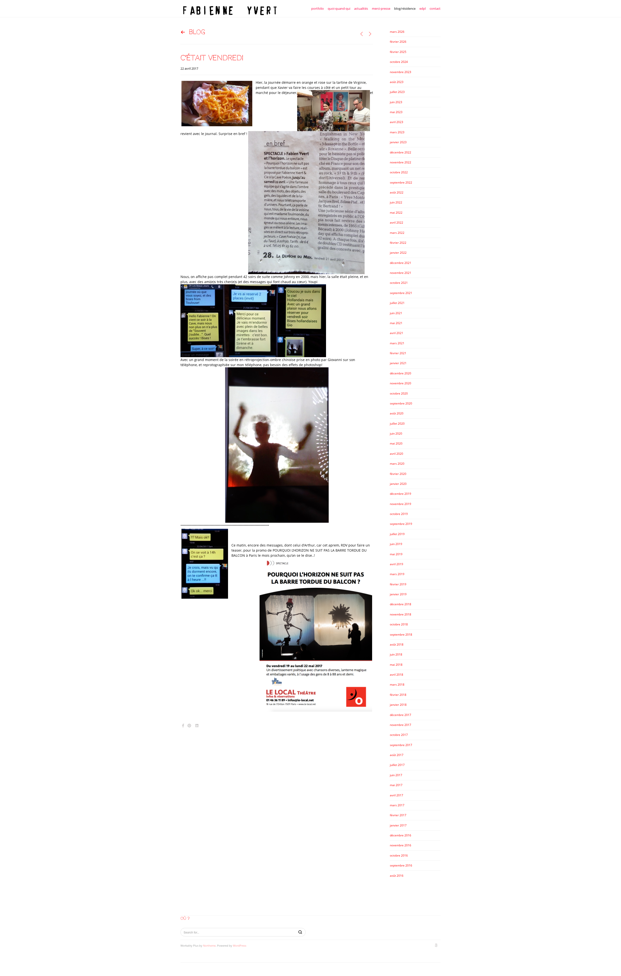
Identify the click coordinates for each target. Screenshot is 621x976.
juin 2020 (396, 433)
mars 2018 (397, 684)
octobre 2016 (399, 855)
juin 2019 (396, 544)
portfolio (317, 8)
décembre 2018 (400, 604)
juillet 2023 (397, 92)
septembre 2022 (401, 182)
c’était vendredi (211, 58)
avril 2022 (396, 222)
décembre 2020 (400, 373)
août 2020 (396, 413)
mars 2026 (397, 32)
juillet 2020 (397, 423)
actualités (361, 8)
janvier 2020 (398, 484)
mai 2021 (396, 323)
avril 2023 (396, 122)
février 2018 (398, 695)
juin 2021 (396, 313)
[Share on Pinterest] (189, 725)
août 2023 (396, 82)
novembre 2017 (400, 725)
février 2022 (398, 243)
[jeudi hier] (370, 34)
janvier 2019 (398, 594)
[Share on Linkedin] (197, 725)
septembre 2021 (401, 293)
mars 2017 (397, 805)
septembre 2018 (401, 634)
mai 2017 (396, 785)
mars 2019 (397, 574)
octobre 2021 (399, 283)
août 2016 (396, 876)
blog (197, 32)
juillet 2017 (397, 765)
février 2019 (398, 584)
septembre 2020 (401, 403)
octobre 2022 (399, 172)
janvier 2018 (398, 705)
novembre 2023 (400, 72)
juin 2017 (396, 775)
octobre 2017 (399, 735)
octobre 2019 (399, 514)
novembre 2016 (400, 845)
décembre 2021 (400, 263)
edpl (422, 8)
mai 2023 (396, 112)
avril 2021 (396, 333)
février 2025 (398, 52)
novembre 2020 (400, 383)
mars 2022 (397, 233)
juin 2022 (396, 202)
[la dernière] (362, 34)
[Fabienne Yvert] (229, 8)
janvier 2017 (398, 825)
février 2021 (398, 353)
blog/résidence (405, 8)
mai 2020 (396, 443)
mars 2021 (397, 343)
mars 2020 (397, 464)
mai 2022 (396, 212)
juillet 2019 (397, 534)
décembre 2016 (400, 835)
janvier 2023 (398, 142)
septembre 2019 (401, 524)
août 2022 (396, 192)
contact (435, 8)
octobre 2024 (399, 62)
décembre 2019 (400, 494)
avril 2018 (396, 675)
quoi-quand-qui (339, 8)
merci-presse (381, 8)
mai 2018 (396, 665)
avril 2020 (396, 454)
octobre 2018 (399, 624)
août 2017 (396, 755)
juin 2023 (396, 102)
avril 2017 (396, 795)
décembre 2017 (400, 715)
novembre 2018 (400, 614)
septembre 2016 (401, 865)
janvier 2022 (398, 253)
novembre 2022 (400, 162)
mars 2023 (397, 132)
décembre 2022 (400, 152)
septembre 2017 (401, 745)
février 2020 (398, 474)
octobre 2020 (399, 393)
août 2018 (396, 644)
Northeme (209, 945)
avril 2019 (396, 564)
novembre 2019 (400, 504)
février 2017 (398, 815)
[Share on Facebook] (183, 725)
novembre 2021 (400, 273)
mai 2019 (396, 554)
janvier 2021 (398, 363)
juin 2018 (396, 654)
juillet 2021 (397, 303)
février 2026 (398, 42)
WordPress (239, 945)
